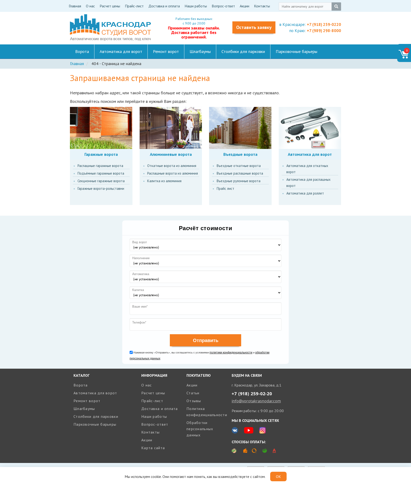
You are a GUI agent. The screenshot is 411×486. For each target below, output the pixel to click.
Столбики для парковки (243, 51)
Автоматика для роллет (305, 193)
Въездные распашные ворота (240, 173)
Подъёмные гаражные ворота (101, 173)
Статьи (193, 393)
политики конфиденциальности (231, 352)
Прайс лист (225, 188)
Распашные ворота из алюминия (172, 173)
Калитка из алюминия (164, 181)
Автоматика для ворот (121, 51)
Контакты (262, 6)
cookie (156, 476)
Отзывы (193, 400)
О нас (90, 6)
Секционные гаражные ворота (101, 181)
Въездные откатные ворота (239, 165)
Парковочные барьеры (296, 51)
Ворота (82, 51)
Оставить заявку (254, 27)
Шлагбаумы (200, 51)
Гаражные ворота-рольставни (101, 188)
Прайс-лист (134, 6)
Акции (244, 6)
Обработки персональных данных (199, 428)
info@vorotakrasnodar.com (256, 401)
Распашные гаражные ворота (100, 165)
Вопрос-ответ (223, 6)
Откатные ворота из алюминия (171, 165)
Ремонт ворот (166, 51)
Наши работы (196, 6)
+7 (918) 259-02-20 (252, 393)
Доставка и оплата (164, 6)
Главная (75, 6)
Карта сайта (153, 447)
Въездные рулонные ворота (238, 181)
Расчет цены (110, 6)
